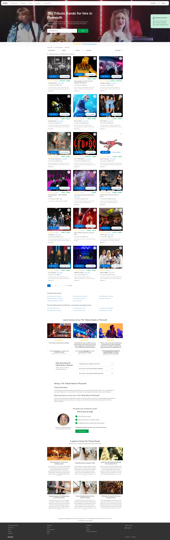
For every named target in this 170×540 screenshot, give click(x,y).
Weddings (23, 3)
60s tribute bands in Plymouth (54, 296)
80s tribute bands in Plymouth (80, 296)
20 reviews (56, 81)
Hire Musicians (13, 3)
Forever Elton (57, 351)
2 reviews (108, 156)
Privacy (9, 531)
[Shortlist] (159, 3)
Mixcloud (133, 537)
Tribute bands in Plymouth (79, 298)
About (87, 527)
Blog (48, 533)
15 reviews (56, 270)
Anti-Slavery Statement (91, 531)
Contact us (10, 533)
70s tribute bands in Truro (79, 308)
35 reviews (82, 230)
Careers (88, 529)
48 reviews (108, 81)
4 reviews (56, 156)
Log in (163, 3)
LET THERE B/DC (85, 351)
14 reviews (82, 156)
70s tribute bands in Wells (79, 310)
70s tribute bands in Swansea (54, 310)
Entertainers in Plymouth (105, 298)
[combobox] (53, 50)
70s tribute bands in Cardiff (105, 310)
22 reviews (82, 270)
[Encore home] (5, 3)
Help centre (10, 527)
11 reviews (82, 79)
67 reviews (108, 192)
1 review (108, 119)
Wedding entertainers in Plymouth (55, 301)
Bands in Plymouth (77, 301)
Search (154, 3)
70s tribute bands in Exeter (53, 308)
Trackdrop (127, 537)
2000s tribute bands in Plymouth (55, 298)
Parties (30, 3)
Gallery (48, 531)
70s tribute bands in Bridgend (106, 308)
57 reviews (56, 232)
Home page (50, 47)
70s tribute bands (59, 47)
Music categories (51, 529)
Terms (9, 529)
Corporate (37, 3)
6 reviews (82, 119)
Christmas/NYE (47, 3)
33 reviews (108, 232)
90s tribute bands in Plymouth (106, 296)
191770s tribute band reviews (89, 44)
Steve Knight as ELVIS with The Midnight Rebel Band (111, 351)
